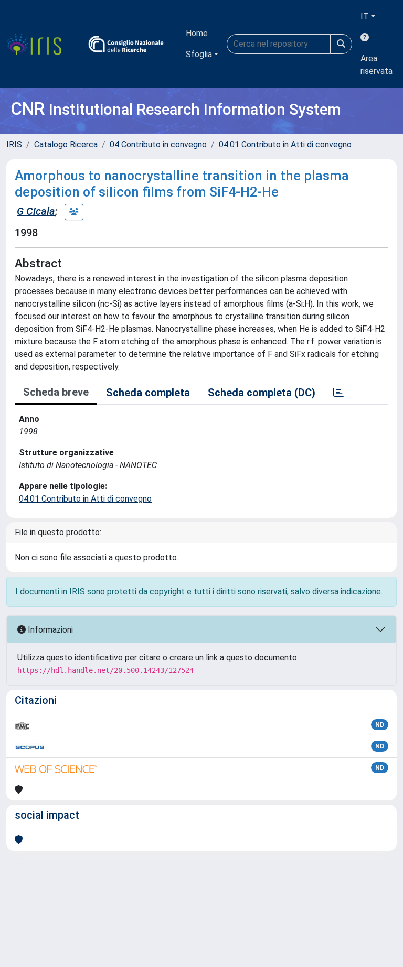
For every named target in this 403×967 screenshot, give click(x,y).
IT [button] (364, 16)
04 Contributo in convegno (158, 144)
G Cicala (36, 211)
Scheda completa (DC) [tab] (261, 392)
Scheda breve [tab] (56, 392)
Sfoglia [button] (199, 54)
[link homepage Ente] (126, 44)
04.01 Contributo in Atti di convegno (285, 144)
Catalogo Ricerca (66, 144)
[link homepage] (38, 44)
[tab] (338, 393)
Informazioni (49, 630)
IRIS (14, 144)
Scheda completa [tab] (148, 392)
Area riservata (376, 64)
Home (197, 33)
